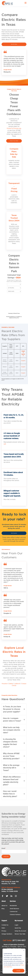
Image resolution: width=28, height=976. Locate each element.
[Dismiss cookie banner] (23, 951)
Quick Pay (18, 928)
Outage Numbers (7, 934)
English (23, 360)
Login (16, 925)
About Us (4, 905)
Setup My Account (20, 931)
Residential (13, 905)
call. (5, 444)
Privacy (4, 931)
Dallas (11, 683)
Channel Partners (15, 914)
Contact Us (5, 925)
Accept (18, 970)
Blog (3, 908)
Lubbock (17, 683)
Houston (5, 683)
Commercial (13, 911)
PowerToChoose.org (14, 128)
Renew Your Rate (20, 934)
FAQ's (3, 928)
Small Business (14, 908)
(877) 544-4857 (19, 940)
